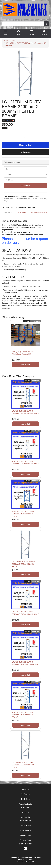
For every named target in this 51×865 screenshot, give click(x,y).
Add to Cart (26, 144)
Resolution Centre (25, 804)
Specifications (21, 212)
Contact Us (25, 817)
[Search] (46, 23)
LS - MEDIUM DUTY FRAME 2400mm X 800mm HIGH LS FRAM (23, 564)
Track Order (25, 799)
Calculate (26, 185)
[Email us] (25, 848)
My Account (25, 794)
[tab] (8, 212)
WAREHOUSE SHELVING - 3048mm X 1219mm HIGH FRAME (23, 513)
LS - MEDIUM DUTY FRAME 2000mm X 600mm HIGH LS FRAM (23, 764)
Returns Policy (25, 835)
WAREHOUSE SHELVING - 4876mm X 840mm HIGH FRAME (25, 412)
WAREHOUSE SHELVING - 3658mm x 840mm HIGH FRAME (25, 663)
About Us (25, 812)
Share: (4, 120)
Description (8, 212)
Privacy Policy (25, 830)
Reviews (33, 212)
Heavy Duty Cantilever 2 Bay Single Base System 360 (23, 352)
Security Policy (25, 840)
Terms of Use (26, 825)
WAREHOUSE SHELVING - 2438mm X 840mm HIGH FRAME (25, 462)
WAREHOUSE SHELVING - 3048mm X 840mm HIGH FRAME (25, 612)
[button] (25, 152)
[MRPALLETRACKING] (25, 9)
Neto (33, 862)
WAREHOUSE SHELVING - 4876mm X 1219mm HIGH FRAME (23, 714)
